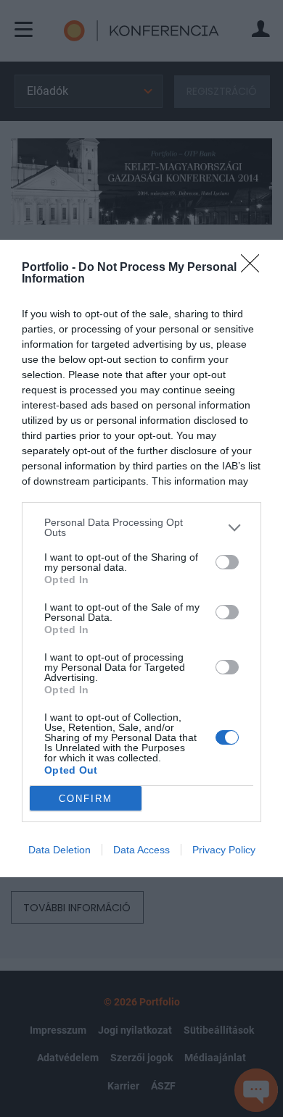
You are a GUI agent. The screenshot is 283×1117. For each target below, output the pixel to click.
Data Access (141, 849)
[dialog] (141, 558)
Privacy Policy (223, 849)
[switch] (227, 562)
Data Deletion (59, 849)
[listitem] (141, 527)
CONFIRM (85, 798)
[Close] (254, 268)
